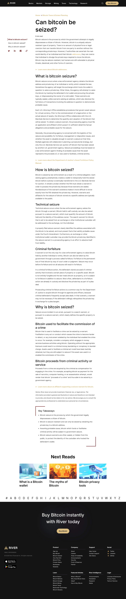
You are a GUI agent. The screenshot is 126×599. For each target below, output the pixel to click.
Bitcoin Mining (57, 583)
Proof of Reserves (76, 562)
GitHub (112, 555)
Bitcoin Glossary (58, 589)
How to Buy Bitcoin (76, 583)
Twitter (112, 551)
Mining (56, 3)
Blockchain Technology (60, 587)
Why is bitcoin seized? (16, 47)
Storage (48, 3)
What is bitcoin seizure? (17, 39)
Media (91, 583)
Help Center (92, 551)
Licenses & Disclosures (114, 576)
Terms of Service (112, 581)
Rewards (55, 566)
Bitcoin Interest (57, 555)
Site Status (92, 555)
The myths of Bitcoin (58, 483)
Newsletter (92, 578)
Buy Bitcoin (112, 3)
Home (37, 15)
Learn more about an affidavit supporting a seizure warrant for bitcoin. (66, 387)
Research (83, 3)
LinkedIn (112, 553)
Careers (73, 553)
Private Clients (57, 562)
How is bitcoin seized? (16, 43)
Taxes (64, 3)
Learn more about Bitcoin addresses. (52, 69)
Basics (31, 3)
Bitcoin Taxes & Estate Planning (55, 15)
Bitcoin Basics (57, 576)
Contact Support (94, 553)
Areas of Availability (77, 555)
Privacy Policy (111, 578)
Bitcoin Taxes (57, 585)
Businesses (56, 564)
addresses (76, 54)
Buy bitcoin (63, 531)
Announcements (76, 558)
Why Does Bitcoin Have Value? (78, 580)
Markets (39, 3)
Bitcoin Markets (57, 578)
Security (73, 560)
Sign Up (55, 551)
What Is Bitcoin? (76, 576)
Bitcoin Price (56, 560)
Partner (73, 564)
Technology (73, 3)
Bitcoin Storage (57, 581)
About (73, 551)
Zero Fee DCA (57, 558)
